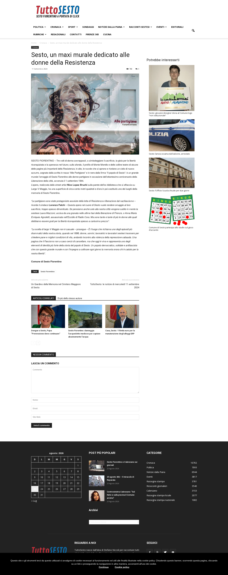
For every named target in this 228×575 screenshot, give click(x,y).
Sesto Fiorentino (48, 271)
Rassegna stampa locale (159, 495)
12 (57, 477)
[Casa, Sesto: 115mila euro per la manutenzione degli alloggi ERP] (122, 316)
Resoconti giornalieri (157, 486)
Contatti (75, 34)
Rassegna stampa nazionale (161, 500)
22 (78, 483)
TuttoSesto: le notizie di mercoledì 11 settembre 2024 (114, 286)
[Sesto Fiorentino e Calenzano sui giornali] (96, 465)
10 (41, 477)
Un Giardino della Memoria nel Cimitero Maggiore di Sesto (56, 286)
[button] (193, 30)
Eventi (160, 26)
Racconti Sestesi (139, 26)
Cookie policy (122, 567)
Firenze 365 (92, 34)
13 (64, 477)
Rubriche (38, 34)
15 (78, 477)
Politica (38, 26)
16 (35, 483)
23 (35, 488)
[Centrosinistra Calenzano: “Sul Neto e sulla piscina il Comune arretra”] (96, 495)
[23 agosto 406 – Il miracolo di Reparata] (96, 480)
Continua (104, 567)
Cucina (107, 34)
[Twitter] (165, 552)
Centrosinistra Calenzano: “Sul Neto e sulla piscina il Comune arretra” (121, 495)
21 (71, 483)
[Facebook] (150, 552)
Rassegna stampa (156, 481)
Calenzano (152, 490)
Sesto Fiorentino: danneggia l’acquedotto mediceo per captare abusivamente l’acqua (84, 333)
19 (57, 483)
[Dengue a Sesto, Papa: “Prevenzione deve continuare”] (48, 316)
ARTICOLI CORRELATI (43, 298)
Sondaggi (88, 26)
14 (71, 477)
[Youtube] (173, 552)
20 (64, 483)
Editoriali (177, 26)
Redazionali (58, 34)
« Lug (34, 500)
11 (49, 477)
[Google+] (157, 552)
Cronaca (55, 26)
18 (49, 483)
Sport (71, 26)
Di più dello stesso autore (70, 298)
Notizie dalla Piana (110, 26)
